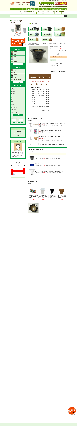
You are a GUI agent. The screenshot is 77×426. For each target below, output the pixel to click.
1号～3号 (13, 89)
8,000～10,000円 (14, 112)
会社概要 (51, 0)
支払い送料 (48, 0)
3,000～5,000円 (14, 109)
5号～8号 (13, 93)
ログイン (64, 0)
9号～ (12, 94)
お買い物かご (61, 0)
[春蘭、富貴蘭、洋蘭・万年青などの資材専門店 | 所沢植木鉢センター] (22, 5)
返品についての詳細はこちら (55, 65)
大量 (12, 101)
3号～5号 (13, 91)
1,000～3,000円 (14, 107)
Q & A (57, 0)
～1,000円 (13, 105)
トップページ (44, 0)
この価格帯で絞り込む (18, 122)
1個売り (12, 99)
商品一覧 (54, 0)
